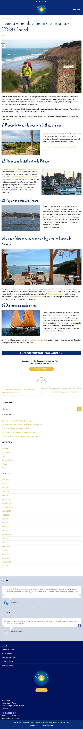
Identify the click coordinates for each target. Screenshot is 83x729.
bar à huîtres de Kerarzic (35, 297)
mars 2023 (5, 527)
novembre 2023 (7, 507)
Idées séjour (5, 19)
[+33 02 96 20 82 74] (43, 1)
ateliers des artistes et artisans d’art (23, 177)
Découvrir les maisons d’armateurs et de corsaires (19, 169)
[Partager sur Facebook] (37, 381)
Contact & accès (7, 661)
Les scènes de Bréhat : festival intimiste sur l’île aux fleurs (22, 425)
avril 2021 (5, 550)
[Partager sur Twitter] (41, 381)
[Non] (80, 724)
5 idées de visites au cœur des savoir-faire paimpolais (21, 437)
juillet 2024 (5, 480)
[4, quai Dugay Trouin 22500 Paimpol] (36, 1)
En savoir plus (47, 725)
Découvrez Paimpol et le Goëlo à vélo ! (15, 429)
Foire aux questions (8, 658)
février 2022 (6, 546)
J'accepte (34, 725)
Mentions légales (8, 665)
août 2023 (5, 515)
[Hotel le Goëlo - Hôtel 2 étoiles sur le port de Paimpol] (41, 9)
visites (4, 468)
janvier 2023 (6, 531)
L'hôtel (4, 456)
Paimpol (10, 19)
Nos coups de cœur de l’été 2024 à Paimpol (17, 421)
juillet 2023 (5, 519)
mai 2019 (5, 566)
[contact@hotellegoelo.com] (40, 1)
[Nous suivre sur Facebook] (46, 2)
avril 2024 (5, 488)
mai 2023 (5, 523)
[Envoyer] (79, 409)
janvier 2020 (6, 558)
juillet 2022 (5, 538)
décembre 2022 (7, 535)
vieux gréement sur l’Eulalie (36, 340)
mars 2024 (5, 491)
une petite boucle (53, 292)
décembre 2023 (7, 503)
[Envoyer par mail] (45, 381)
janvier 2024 (6, 499)
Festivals (5, 448)
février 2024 (6, 495)
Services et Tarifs (8, 650)
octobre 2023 (6, 511)
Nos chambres (7, 654)
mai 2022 (5, 542)
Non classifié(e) (7, 460)
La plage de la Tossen (61, 217)
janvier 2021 (6, 554)
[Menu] (3, 9)
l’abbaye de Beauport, (55, 294)
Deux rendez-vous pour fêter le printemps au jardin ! (20, 433)
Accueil (4, 646)
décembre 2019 (7, 562)
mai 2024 (5, 484)
